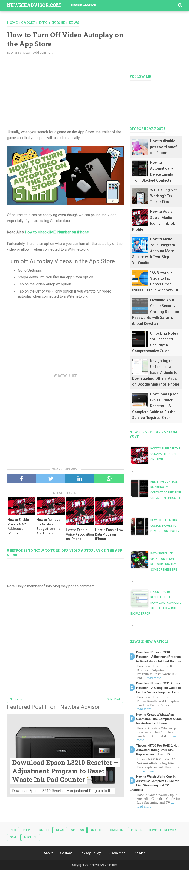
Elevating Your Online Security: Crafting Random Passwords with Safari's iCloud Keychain (155, 312)
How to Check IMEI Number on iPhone (57, 232)
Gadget (44, 830)
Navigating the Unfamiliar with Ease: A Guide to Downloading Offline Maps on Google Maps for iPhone (155, 372)
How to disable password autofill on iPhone (164, 147)
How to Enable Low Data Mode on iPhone (109, 534)
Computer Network (163, 830)
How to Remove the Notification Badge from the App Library (48, 526)
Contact (66, 853)
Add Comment (43, 52)
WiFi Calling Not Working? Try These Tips (163, 196)
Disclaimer (116, 853)
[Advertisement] (65, 91)
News (60, 830)
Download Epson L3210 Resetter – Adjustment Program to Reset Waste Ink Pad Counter (65, 771)
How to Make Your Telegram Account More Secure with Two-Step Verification (153, 251)
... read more (152, 678)
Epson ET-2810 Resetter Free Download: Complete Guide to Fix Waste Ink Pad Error (155, 602)
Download (116, 830)
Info (13, 830)
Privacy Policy (90, 853)
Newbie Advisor (83, 5)
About (48, 853)
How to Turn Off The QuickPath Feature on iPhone (165, 454)
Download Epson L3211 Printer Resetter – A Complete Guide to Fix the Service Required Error (155, 406)
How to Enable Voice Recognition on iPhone (80, 534)
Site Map (139, 853)
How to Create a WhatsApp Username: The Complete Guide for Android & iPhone (159, 719)
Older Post (113, 699)
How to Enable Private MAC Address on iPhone (18, 526)
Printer (136, 830)
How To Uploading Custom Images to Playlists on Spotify (164, 526)
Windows (77, 830)
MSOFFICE (30, 837)
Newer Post (17, 699)
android (96, 830)
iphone (27, 830)
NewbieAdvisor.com (34, 5)
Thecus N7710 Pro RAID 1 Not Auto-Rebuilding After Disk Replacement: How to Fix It (157, 750)
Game (14, 837)
